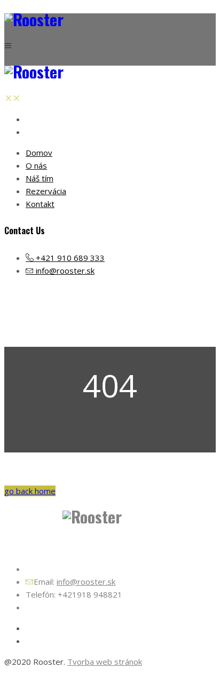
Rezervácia (46, 191)
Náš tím (39, 178)
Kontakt (40, 203)
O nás (36, 165)
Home (121, 319)
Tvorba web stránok (104, 661)
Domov (39, 152)
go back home (30, 491)
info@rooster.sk (64, 270)
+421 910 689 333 (69, 257)
